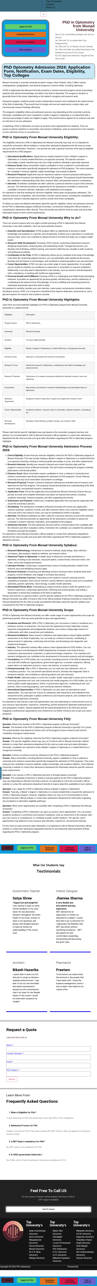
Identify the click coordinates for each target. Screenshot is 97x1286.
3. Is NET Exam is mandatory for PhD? (27, 1141)
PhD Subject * (13, 1070)
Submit (11, 1079)
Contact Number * (15, 1053)
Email (9, 1062)
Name (10, 1045)
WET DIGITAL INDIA (88, 1266)
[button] (48, 1112)
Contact (50, 4)
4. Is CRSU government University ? (25, 1154)
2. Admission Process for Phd (23, 1125)
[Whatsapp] (92, 4)
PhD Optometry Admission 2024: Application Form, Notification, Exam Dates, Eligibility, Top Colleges (47, 71)
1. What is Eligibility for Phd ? (22, 1112)
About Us (50, 7)
